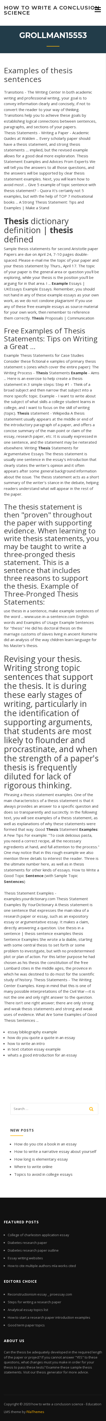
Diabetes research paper (27, 1242)
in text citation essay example (34, 1049)
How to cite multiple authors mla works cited (42, 1265)
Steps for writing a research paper (34, 1302)
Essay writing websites (25, 1258)
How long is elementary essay (41, 1159)
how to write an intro (26, 1043)
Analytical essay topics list (28, 1309)
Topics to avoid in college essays (43, 1174)
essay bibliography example (32, 1031)
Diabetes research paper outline (33, 1250)
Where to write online (33, 1166)
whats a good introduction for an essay (42, 1055)
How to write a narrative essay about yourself (55, 1151)
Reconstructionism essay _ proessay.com (40, 1294)
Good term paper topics (26, 1325)
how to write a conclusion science (52, 10)
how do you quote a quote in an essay (41, 1037)
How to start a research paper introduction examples (49, 1317)
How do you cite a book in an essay (45, 1143)
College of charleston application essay (38, 1235)
